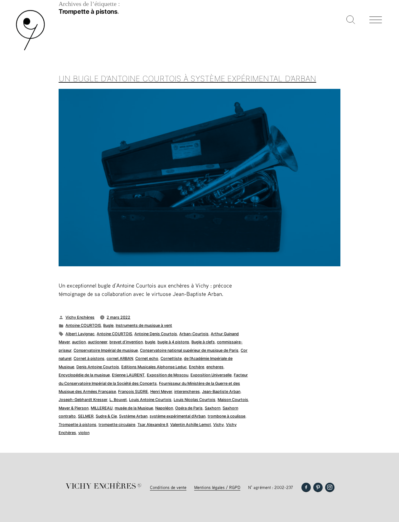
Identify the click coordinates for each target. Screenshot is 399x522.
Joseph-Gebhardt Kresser (83, 399)
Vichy (218, 424)
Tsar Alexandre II (152, 424)
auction (79, 342)
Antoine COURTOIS (83, 325)
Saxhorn (212, 408)
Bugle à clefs (203, 342)
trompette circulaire (117, 424)
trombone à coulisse (226, 416)
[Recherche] (351, 20)
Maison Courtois (233, 399)
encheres (215, 367)
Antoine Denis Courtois (155, 333)
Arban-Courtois (194, 333)
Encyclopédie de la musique (84, 375)
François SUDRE (133, 391)
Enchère (196, 367)
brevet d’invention (126, 342)
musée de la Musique (134, 408)
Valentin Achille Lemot (190, 424)
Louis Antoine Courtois (150, 399)
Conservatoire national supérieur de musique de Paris (189, 350)
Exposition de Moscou (167, 375)
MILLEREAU (102, 408)
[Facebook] (306, 487)
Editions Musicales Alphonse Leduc (154, 367)
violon (83, 432)
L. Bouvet (118, 399)
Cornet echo (146, 358)
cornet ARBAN (120, 358)
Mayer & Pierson (74, 408)
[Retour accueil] (30, 49)
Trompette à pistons (77, 424)
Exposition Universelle (211, 375)
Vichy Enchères (79, 317)
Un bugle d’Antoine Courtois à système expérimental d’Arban (187, 78)
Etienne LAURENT (128, 375)
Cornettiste (171, 358)
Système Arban (133, 416)
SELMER (86, 416)
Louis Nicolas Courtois (194, 399)
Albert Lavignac (79, 333)
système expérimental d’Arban (177, 416)
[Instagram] (329, 487)
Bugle (108, 325)
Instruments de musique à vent (144, 325)
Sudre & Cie (106, 416)
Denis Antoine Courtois (97, 367)
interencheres (187, 391)
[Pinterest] (318, 487)
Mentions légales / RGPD (217, 487)
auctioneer (97, 342)
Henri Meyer (161, 391)
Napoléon (164, 408)
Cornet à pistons (89, 358)
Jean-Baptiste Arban (221, 391)
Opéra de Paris (189, 408)
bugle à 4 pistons (173, 342)
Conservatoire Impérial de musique (106, 350)
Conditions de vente (168, 487)
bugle (150, 342)
